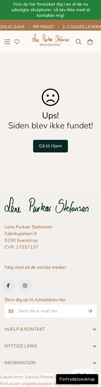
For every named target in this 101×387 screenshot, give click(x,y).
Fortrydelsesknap (77, 379)
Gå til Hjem (50, 146)
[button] (90, 41)
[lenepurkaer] (50, 41)
